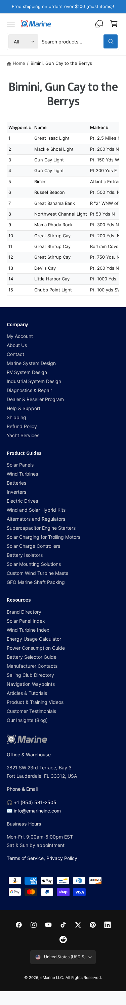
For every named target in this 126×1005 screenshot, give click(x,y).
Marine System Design (31, 363)
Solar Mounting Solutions (34, 564)
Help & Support (23, 408)
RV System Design (27, 372)
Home (19, 63)
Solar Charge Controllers (33, 546)
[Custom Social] (63, 939)
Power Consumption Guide (36, 648)
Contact (15, 354)
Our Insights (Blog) (27, 720)
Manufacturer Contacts (32, 666)
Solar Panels (20, 465)
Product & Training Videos (35, 702)
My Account (20, 336)
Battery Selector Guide (31, 657)
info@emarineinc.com (37, 810)
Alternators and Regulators (36, 519)
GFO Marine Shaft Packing (36, 582)
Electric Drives (22, 501)
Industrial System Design (34, 381)
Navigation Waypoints (31, 684)
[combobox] (79, 41)
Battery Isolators (25, 555)
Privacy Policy (61, 858)
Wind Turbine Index (28, 630)
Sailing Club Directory (30, 675)
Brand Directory (24, 612)
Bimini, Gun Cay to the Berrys (61, 63)
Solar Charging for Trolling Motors (44, 537)
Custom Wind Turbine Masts (37, 573)
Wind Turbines (22, 474)
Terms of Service (25, 858)
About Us (17, 345)
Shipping (16, 417)
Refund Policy (22, 426)
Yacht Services (23, 435)
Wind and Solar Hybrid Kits (36, 510)
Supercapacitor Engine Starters (41, 528)
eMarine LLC (51, 977)
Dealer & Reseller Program (35, 399)
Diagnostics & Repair (29, 390)
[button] (10, 23)
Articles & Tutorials (27, 693)
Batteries (16, 483)
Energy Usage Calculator (34, 639)
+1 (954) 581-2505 (35, 802)
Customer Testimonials (31, 711)
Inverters (16, 492)
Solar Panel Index (26, 621)
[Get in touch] (99, 23)
